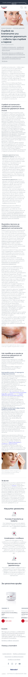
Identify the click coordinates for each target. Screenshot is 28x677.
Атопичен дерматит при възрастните (13, 134)
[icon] (8, 664)
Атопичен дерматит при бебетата (12, 131)
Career (4, 673)
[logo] (4, 7)
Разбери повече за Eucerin (10, 640)
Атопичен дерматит (18, 28)
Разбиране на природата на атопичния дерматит (10, 263)
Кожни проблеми (6, 28)
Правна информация (19, 654)
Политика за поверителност (14, 656)
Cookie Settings (7, 654)
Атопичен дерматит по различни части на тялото (14, 217)
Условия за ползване (14, 659)
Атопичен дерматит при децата (14, 133)
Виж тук (14, 3)
